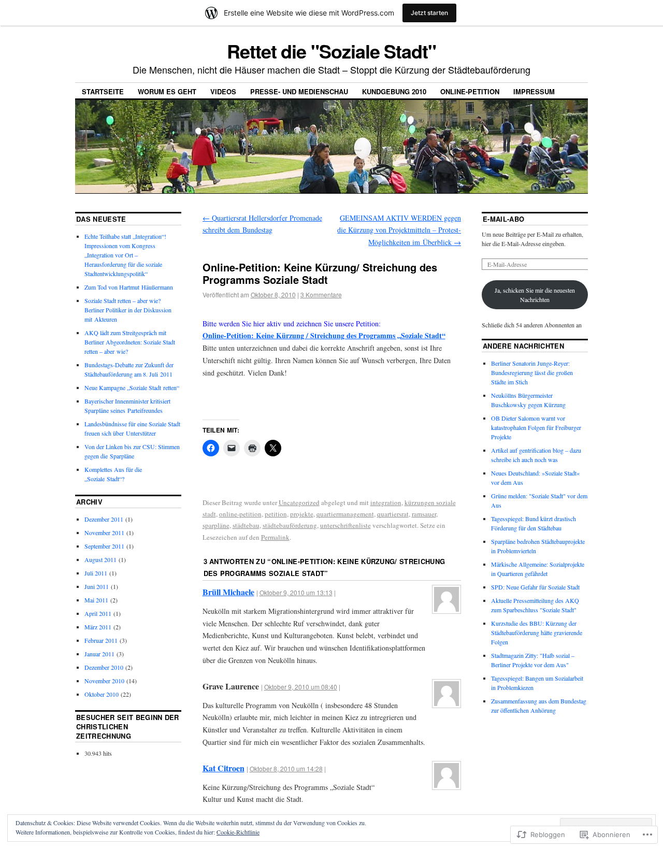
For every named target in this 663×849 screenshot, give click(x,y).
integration (385, 502)
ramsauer (424, 514)
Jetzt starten (429, 13)
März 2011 (97, 627)
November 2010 (104, 681)
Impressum (534, 91)
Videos (223, 91)
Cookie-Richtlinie (238, 832)
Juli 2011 (95, 573)
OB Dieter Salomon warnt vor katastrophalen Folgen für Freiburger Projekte (536, 427)
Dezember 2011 (103, 519)
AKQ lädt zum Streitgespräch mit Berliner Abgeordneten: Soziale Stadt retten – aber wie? (129, 341)
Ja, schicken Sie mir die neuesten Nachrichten (535, 295)
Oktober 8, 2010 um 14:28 (286, 768)
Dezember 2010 (103, 667)
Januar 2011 (99, 654)
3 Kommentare (321, 294)
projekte (301, 514)
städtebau (246, 525)
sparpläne (216, 525)
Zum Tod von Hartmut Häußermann (128, 287)
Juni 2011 (96, 586)
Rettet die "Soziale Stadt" (331, 50)
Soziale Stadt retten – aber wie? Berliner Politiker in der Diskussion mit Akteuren (127, 309)
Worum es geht (167, 91)
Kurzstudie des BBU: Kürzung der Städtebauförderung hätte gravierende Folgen (536, 632)
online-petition (240, 514)
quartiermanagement (345, 514)
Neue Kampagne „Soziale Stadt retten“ (131, 387)
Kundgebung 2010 (394, 91)
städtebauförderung (290, 525)
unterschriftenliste (345, 525)
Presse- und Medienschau (299, 91)
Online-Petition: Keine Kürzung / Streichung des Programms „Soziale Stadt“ (324, 335)
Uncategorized (299, 502)
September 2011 (104, 546)
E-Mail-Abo (503, 219)
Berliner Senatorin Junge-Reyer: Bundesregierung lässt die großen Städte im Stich (532, 372)
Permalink (275, 537)
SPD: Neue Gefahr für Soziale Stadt (535, 587)
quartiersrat (393, 514)
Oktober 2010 (101, 694)
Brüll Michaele (228, 592)
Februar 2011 (101, 640)
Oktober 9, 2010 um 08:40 (300, 686)
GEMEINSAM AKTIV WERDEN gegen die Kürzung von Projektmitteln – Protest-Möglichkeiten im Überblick (399, 230)
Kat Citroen (223, 768)
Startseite (103, 91)
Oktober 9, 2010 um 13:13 (296, 592)
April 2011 (97, 613)
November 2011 (104, 532)
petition (276, 514)
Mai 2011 (96, 600)
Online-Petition (469, 91)
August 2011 (100, 559)
